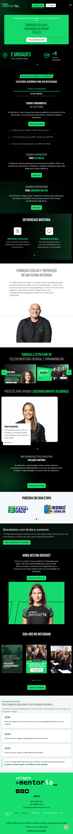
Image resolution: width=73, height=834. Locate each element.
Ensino (25, 813)
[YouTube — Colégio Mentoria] (27, 791)
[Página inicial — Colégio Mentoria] (10, 5)
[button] (35, 64)
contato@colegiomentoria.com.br (36, 807)
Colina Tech (43, 827)
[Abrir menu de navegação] (70, 5)
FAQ (61, 813)
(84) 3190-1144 (36, 801)
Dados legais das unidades (57, 823)
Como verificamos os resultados (17, 542)
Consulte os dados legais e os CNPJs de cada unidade (25, 764)
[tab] (36, 88)
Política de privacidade (36, 831)
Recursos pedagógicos (50, 813)
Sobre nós (8, 813)
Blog (7, 815)
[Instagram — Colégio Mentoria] (18, 791)
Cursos (16, 813)
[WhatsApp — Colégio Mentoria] (22, 791)
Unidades (34, 813)
